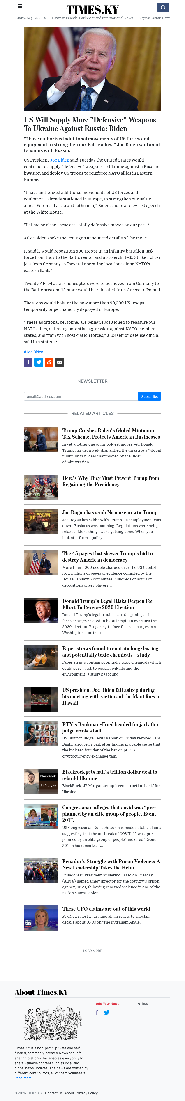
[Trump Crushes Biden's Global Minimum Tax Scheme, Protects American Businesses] (41, 439)
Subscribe (149, 396)
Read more (23, 1078)
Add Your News (107, 1003)
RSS (144, 1003)
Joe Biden (59, 160)
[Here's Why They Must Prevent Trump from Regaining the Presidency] (41, 487)
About (69, 1093)
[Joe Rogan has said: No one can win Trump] (41, 521)
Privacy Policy (87, 1093)
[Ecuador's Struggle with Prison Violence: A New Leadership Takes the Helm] (41, 870)
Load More (92, 951)
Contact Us (54, 1093)
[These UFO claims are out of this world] (41, 917)
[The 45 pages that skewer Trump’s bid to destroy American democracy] (41, 562)
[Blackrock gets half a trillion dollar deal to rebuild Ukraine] (41, 780)
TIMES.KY (92, 9)
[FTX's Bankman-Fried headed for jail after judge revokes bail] (41, 733)
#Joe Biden (33, 352)
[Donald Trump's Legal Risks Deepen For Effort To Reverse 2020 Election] (41, 609)
